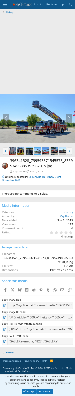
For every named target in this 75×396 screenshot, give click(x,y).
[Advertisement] (37, 54)
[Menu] (5, 4)
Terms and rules (12, 361)
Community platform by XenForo (33, 368)
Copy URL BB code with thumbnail (21, 324)
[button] (5, 151)
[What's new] (63, 4)
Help (44, 361)
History (68, 212)
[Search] (70, 4)
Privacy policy (31, 361)
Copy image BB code (13, 312)
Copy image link (11, 300)
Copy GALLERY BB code (15, 336)
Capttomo (19, 171)
